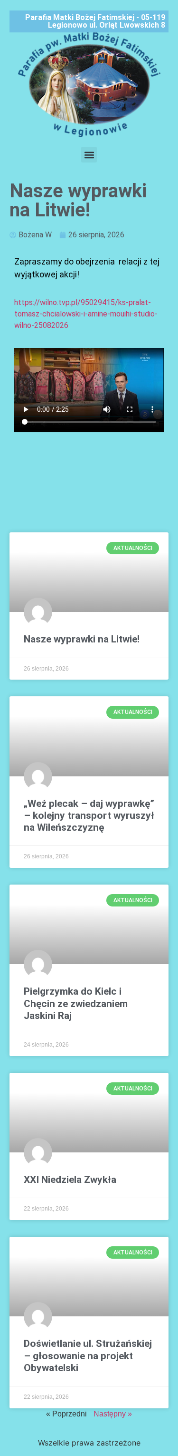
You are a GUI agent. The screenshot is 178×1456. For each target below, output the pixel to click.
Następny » (113, 1414)
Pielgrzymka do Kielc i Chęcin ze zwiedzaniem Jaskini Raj (76, 1003)
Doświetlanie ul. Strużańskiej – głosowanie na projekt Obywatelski (88, 1355)
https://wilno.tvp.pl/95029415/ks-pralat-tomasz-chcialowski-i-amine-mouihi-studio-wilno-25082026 (86, 314)
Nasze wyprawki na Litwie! (82, 639)
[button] (89, 155)
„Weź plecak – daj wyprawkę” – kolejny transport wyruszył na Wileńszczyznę (89, 815)
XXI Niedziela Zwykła (70, 1179)
